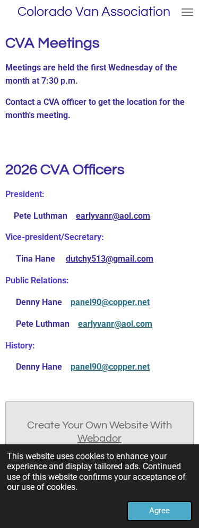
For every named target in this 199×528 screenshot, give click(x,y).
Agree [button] (159, 510)
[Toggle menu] (187, 12)
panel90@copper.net (110, 302)
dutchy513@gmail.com (109, 259)
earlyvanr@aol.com (113, 216)
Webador (99, 438)
